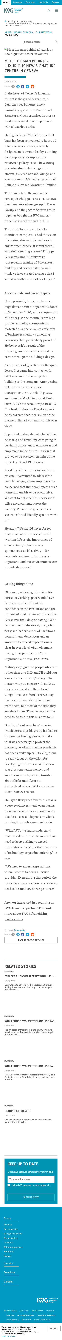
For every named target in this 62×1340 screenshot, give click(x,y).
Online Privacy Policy (10, 1310)
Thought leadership (13, 1233)
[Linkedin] (18, 86)
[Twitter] (27, 86)
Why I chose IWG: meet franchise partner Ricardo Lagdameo (31, 1066)
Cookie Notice (24, 1310)
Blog (13, 21)
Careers (55, 2)
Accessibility (50, 1310)
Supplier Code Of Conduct (42, 1319)
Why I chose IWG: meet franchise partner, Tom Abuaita (31, 1021)
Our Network (44, 32)
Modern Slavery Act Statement (46, 1315)
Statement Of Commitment (25, 1315)
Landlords (43, 2)
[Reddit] (32, 86)
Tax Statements (26, 1319)
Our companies (11, 1229)
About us (8, 1224)
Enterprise (9, 1251)
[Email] (13, 86)
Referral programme (13, 1247)
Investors (17, 2)
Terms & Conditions (37, 1310)
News (8, 32)
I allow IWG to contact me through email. (31, 1185)
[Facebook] (22, 86)
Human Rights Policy (12, 1319)
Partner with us (11, 1238)
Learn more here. (8, 1336)
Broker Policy (10, 1315)
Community (26, 21)
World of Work (23, 32)
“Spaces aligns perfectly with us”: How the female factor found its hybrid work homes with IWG (31, 976)
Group (6, 2)
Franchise (30, 2)
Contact (7, 1256)
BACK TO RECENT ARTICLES (31, 940)
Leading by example (18, 1111)
